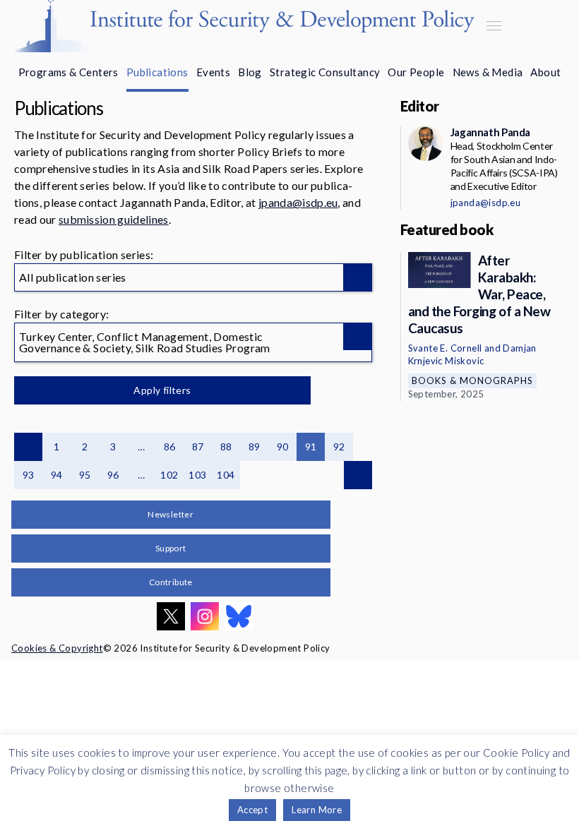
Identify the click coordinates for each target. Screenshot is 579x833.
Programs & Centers (68, 72)
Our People (416, 72)
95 (85, 475)
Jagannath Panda (490, 132)
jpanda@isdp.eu (298, 202)
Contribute (171, 582)
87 (198, 447)
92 (339, 447)
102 (169, 475)
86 (170, 447)
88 (226, 447)
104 (225, 475)
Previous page (28, 447)
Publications (157, 72)
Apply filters (162, 390)
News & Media (488, 72)
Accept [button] (252, 809)
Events (213, 72)
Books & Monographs (472, 380)
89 (255, 447)
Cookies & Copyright (57, 648)
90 (283, 447)
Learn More (317, 809)
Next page (358, 475)
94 (57, 475)
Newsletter (170, 514)
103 (197, 475)
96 (113, 475)
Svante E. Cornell (445, 348)
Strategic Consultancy (325, 72)
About (545, 72)
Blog (250, 72)
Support (170, 548)
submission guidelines (114, 219)
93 (29, 475)
